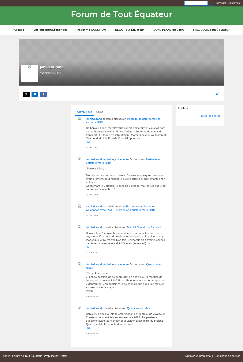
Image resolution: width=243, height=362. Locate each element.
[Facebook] (43, 94)
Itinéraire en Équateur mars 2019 (135, 209)
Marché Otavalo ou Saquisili (144, 227)
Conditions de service (227, 356)
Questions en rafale (139, 308)
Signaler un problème (198, 356)
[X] (26, 94)
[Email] (35, 94)
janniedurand (94, 118)
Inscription (221, 3)
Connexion (234, 3)
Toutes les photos (209, 115)
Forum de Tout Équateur (121, 14)
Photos (183, 108)
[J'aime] (216, 94)
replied (107, 159)
